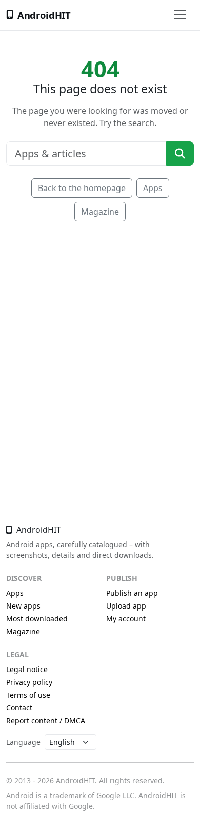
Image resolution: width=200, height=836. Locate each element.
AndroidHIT (44, 15)
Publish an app (132, 593)
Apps (153, 188)
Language (23, 742)
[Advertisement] (100, 346)
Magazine (100, 211)
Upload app (126, 606)
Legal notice (27, 669)
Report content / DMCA (45, 720)
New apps (23, 606)
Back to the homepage (82, 188)
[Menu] (180, 15)
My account (126, 618)
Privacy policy (29, 682)
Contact (19, 708)
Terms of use (28, 695)
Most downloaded (37, 618)
